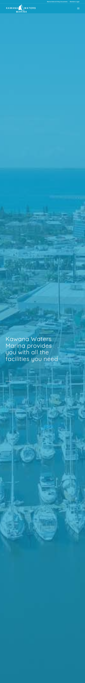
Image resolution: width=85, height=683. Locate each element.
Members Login (74, 1)
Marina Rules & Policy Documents (57, 1)
